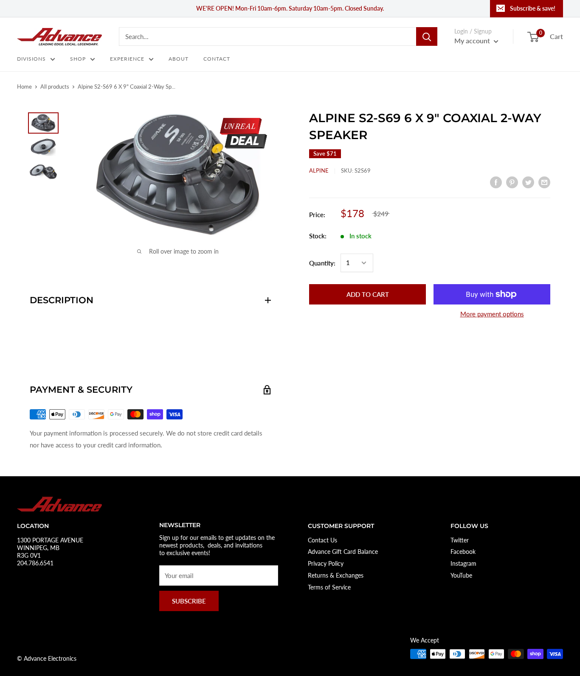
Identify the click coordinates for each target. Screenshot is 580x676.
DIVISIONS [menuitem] (31, 59)
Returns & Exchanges (335, 575)
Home (24, 86)
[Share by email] (544, 181)
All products (54, 86)
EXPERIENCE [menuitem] (127, 59)
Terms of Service (329, 587)
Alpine (319, 170)
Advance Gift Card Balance (343, 551)
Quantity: (322, 263)
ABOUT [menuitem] (179, 59)
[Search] (426, 36)
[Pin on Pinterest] (512, 181)
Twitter (459, 540)
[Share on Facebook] (496, 181)
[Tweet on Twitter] (528, 181)
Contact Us (322, 540)
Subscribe (189, 601)
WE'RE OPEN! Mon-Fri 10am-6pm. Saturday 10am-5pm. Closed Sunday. (290, 8)
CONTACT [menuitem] (216, 59)
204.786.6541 (35, 563)
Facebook (463, 551)
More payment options (492, 314)
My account (473, 40)
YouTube (461, 575)
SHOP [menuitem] (78, 59)
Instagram (463, 563)
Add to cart (367, 294)
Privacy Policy (325, 563)
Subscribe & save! (532, 8)
